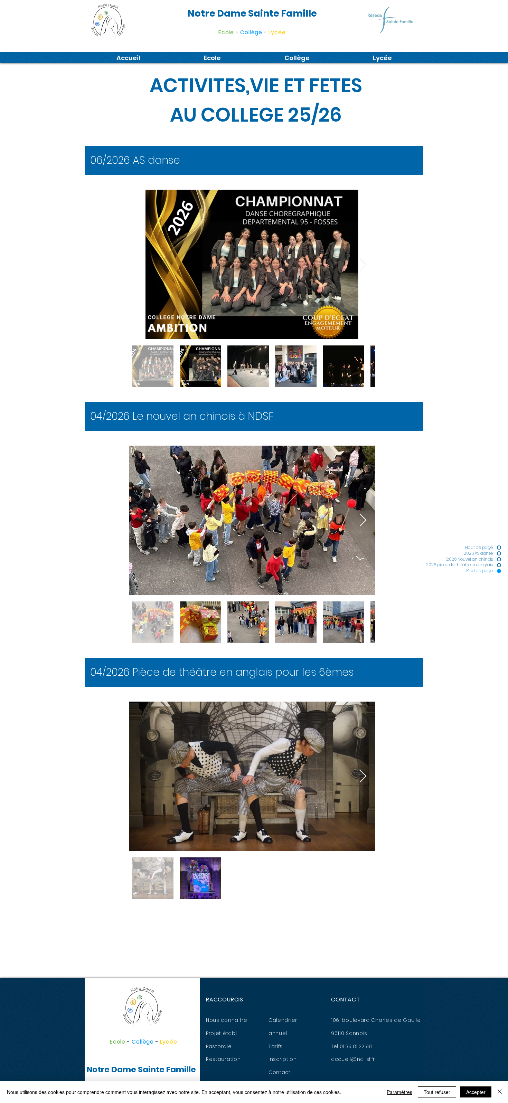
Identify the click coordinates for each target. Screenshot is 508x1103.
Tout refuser (437, 1091)
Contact (280, 1072)
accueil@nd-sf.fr (353, 1059)
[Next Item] (363, 264)
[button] (212, 58)
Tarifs (276, 1046)
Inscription (283, 1059)
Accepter (476, 1091)
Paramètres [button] (399, 1091)
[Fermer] (500, 1091)
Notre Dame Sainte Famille (252, 13)
